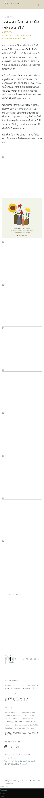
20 (31, 659)
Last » (11, 662)
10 (27, 659)
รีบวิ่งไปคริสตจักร (14, 644)
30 (35, 659)
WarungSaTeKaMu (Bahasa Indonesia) (19, 761)
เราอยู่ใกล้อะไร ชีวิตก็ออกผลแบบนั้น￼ (21, 608)
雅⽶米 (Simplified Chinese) (15, 764)
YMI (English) (9, 758)
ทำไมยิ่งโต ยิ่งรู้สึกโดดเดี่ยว (18, 626)
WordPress (8, 783)
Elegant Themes (21, 780)
